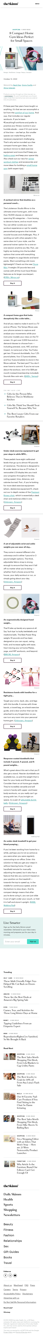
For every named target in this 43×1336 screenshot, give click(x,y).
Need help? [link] (8, 1308)
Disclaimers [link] (27, 1294)
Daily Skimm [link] (12, 1194)
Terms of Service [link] (21, 1332)
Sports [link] (8, 1204)
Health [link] (8, 1199)
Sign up (33, 941)
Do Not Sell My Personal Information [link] (20, 1302)
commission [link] (9, 96)
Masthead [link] (18, 1285)
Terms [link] (15, 1289)
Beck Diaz (17, 85)
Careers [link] (7, 1289)
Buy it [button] (12, 283)
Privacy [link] (23, 1289)
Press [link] (32, 1285)
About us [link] (8, 1285)
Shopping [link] (10, 1210)
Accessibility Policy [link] (12, 1294)
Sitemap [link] (7, 1312)
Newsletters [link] (12, 1215)
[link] (11, 4)
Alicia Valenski (9, 88)
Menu (37, 4)
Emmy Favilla (27, 85)
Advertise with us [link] (11, 1298)
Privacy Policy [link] (8, 1332)
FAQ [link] (26, 1285)
